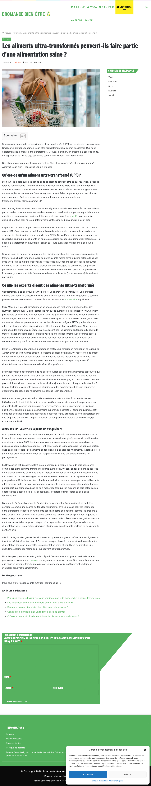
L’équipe (10, 734)
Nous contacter (13, 743)
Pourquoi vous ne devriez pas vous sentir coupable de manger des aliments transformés (53, 598)
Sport (78, 20)
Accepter (88, 774)
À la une (79, 7)
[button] (145, 749)
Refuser (127, 774)
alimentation (71, 299)
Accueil (7, 33)
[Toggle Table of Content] (21, 135)
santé (74, 216)
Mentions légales (116, 781)
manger (34, 560)
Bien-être (107, 7)
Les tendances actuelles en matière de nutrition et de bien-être (40, 602)
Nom (7, 677)
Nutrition (125, 7)
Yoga (93, 7)
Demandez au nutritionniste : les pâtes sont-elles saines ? (37, 607)
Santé (88, 20)
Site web (58, 688)
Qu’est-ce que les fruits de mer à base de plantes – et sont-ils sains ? (43, 616)
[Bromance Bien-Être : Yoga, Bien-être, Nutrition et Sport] (28, 13)
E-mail (8, 688)
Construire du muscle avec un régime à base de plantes (36, 611)
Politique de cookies (99, 781)
